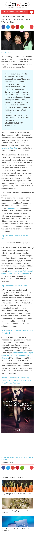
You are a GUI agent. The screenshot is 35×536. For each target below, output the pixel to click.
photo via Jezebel (6, 52)
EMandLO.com (12, 208)
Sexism (4, 459)
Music (26, 457)
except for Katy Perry (10, 148)
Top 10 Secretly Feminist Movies (14, 286)
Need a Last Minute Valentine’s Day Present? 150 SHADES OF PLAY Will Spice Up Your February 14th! (16, 380)
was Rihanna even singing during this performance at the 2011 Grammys (17, 355)
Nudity (31, 457)
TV (8, 459)
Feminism (19, 457)
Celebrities (5, 457)
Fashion (12, 457)
